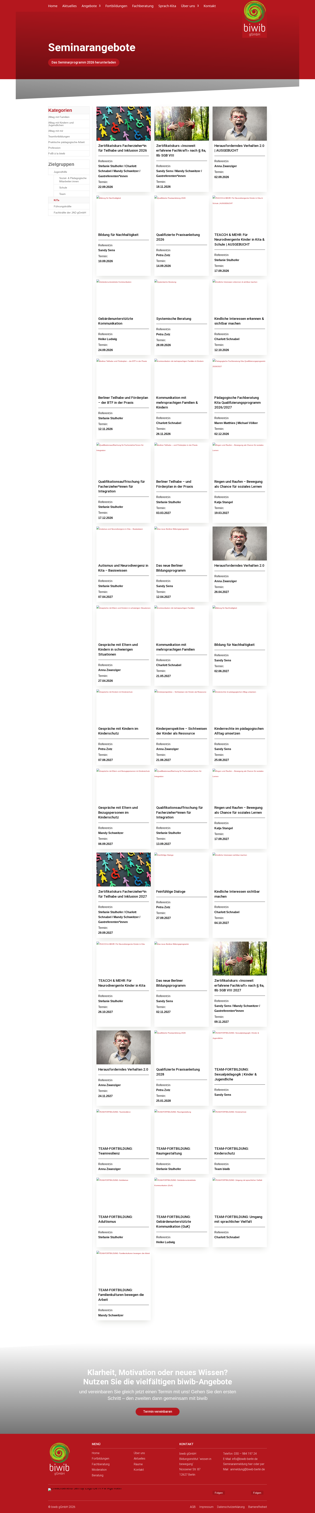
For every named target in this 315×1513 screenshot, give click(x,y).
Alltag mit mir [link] (55, 130)
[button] (206, 1492)
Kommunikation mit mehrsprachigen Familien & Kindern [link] (177, 402)
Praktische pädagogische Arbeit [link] (66, 142)
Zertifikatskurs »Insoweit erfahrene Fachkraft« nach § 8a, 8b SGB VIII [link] (181, 150)
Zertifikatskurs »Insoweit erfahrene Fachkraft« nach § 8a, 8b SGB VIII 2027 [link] (239, 985)
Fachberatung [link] (142, 6)
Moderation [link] (99, 1469)
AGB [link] (193, 1507)
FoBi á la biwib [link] (56, 153)
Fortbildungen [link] (116, 6)
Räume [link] (138, 1464)
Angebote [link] (89, 6)
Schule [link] (63, 187)
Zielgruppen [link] (61, 164)
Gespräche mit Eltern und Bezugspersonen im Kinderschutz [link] (118, 812)
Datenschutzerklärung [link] (231, 1507)
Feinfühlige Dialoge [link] (171, 891)
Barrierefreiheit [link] (257, 1507)
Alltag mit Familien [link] (58, 116)
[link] (59, 1459)
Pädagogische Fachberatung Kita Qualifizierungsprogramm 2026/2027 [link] (237, 402)
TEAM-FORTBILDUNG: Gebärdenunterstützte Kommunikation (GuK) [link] (173, 1222)
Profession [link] (54, 147)
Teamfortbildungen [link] (59, 136)
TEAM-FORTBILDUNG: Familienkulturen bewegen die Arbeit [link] (121, 1295)
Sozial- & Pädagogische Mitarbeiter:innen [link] (73, 180)
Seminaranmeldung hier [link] (238, 1464)
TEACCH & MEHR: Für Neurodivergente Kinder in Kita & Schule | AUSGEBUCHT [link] (239, 239)
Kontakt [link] (210, 6)
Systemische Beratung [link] (173, 319)
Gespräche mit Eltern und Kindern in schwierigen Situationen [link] (118, 649)
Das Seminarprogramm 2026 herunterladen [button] (84, 62)
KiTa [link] (56, 200)
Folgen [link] (219, 1492)
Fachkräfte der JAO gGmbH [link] (70, 212)
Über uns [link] (188, 6)
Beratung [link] (97, 1475)
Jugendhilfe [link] (60, 171)
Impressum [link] (206, 1507)
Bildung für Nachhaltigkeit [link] (118, 235)
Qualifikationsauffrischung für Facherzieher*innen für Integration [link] (121, 486)
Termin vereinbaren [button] (157, 1411)
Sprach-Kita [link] (167, 6)
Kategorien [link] (60, 110)
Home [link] (52, 6)
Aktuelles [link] (69, 6)
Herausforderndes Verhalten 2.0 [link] (239, 565)
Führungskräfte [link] (62, 206)
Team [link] (62, 193)
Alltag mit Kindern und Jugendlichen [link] (61, 124)
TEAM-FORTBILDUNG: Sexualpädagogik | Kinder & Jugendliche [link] (235, 1074)
